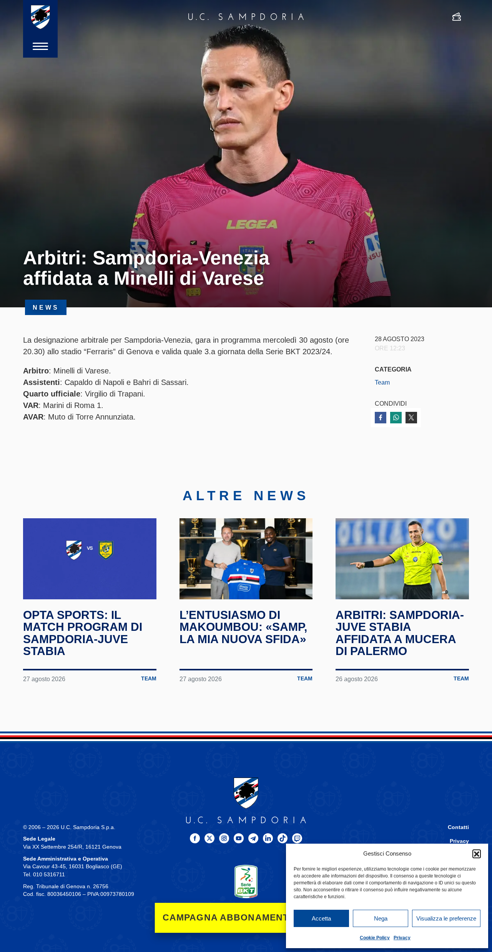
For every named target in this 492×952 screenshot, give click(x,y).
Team (382, 382)
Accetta (321, 918)
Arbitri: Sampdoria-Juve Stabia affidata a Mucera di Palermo (400, 633)
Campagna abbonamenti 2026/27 (246, 917)
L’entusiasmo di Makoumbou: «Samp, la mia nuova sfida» (243, 627)
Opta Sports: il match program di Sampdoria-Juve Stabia (82, 633)
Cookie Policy (375, 937)
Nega (380, 918)
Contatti (458, 827)
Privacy (402, 937)
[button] (476, 853)
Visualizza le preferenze (446, 918)
